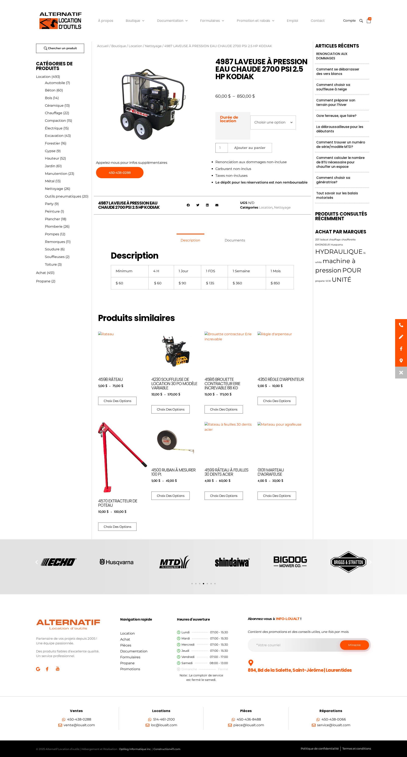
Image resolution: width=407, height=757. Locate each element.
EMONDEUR (322, 244)
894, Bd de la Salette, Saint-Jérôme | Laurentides (300, 670)
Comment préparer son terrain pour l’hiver (335, 102)
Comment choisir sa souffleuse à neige (333, 87)
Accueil (103, 46)
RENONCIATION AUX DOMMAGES (331, 56)
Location (43, 77)
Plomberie (54, 226)
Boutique (133, 20)
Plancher (52, 219)
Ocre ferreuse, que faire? (336, 116)
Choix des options (117, 401)
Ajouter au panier (249, 148)
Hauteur (52, 158)
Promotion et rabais (253, 20)
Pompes (52, 234)
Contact (318, 20)
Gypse (50, 151)
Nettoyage (54, 189)
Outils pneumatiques (63, 196)
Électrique (54, 128)
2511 (317, 239)
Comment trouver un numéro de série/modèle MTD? (340, 144)
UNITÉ (341, 279)
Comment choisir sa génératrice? (333, 179)
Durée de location (229, 119)
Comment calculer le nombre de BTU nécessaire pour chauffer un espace (340, 162)
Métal (49, 181)
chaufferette (348, 239)
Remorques (55, 242)
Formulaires (210, 20)
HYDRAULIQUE (338, 251)
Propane (43, 281)
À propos (105, 20)
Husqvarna (337, 244)
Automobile (55, 83)
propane (320, 281)
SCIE (328, 281)
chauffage (335, 239)
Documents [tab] (235, 240)
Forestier (52, 143)
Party (49, 204)
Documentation (170, 20)
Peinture (52, 211)
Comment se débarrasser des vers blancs (337, 71)
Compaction (55, 121)
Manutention (56, 174)
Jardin (50, 166)
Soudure (52, 249)
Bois (48, 98)
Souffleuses (55, 257)
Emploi (292, 20)
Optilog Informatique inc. (135, 749)
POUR (351, 270)
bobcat (324, 239)
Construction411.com (166, 749)
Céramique (54, 106)
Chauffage (53, 113)
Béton (50, 90)
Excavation (54, 136)
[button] (188, 205)
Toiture (51, 264)
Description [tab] (190, 240)
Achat (41, 273)
